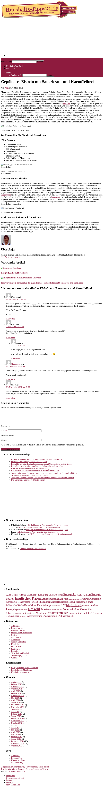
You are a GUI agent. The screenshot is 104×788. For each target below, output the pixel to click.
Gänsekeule (11, 601)
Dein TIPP (10, 68)
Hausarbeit (36, 601)
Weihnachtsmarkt (66, 616)
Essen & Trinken (18, 630)
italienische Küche (15, 605)
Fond (78, 599)
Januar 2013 (16, 716)
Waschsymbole (50, 616)
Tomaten (97, 613)
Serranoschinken (71, 609)
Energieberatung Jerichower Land (24, 668)
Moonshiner (16, 364)
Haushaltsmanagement (20, 672)
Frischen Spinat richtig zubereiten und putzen (29, 462)
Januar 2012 (16, 739)
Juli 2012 (15, 725)
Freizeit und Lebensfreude (21, 633)
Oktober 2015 (16, 689)
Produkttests (16, 646)
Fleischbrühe (72, 599)
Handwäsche (24, 601)
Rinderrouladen (23, 609)
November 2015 (17, 686)
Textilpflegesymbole (19, 655)
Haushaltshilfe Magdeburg (21, 670)
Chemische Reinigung (37, 594)
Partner (9, 780)
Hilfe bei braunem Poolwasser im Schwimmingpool (32, 468)
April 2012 (15, 732)
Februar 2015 (16, 693)
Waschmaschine (34, 616)
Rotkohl (34, 609)
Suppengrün (6, 195)
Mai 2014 (15, 698)
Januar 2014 (16, 702)
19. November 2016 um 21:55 (18, 387)
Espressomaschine (50, 598)
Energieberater (56, 594)
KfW (63, 605)
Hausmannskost (49, 601)
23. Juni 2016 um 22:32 (20, 345)
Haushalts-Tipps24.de (14, 66)
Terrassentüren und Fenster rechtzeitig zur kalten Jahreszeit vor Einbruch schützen (44, 473)
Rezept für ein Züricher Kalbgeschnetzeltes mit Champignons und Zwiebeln (41, 464)
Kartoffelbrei (30, 605)
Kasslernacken (56, 605)
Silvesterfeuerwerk (15, 613)
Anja (7, 88)
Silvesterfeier (85, 609)
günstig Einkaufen (18, 642)
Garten (14, 635)
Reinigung (15, 649)
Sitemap (9, 782)
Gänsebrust (95, 598)
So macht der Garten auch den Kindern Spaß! (29, 475)
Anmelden (15, 756)
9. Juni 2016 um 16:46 (15, 327)
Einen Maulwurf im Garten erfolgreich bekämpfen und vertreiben (37, 466)
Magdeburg (73, 605)
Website (4, 440)
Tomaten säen (12, 616)
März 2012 (15, 734)
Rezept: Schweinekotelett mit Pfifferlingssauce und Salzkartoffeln (37, 459)
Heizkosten (62, 601)
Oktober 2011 (16, 746)
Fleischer (66, 103)
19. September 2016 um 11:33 (18, 366)
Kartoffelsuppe (44, 605)
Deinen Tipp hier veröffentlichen (33, 549)
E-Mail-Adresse (8, 435)
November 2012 (17, 721)
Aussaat (22, 594)
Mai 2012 (15, 730)
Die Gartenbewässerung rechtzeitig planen (28, 480)
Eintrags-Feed (16, 758)
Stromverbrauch (58, 612)
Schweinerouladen (56, 609)
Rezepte (14, 651)
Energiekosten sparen (77, 594)
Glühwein (85, 598)
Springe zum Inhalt (8, 59)
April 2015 (15, 691)
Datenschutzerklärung (15, 778)
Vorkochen (23, 616)
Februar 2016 (16, 684)
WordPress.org (17, 762)
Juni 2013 (15, 712)
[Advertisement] (54, 38)
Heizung (72, 601)
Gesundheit (15, 639)
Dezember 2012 (17, 718)
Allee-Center (12, 594)
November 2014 (17, 696)
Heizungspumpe (85, 601)
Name (4, 431)
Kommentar (6, 426)
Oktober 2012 (16, 723)
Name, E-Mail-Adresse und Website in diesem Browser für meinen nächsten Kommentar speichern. (44, 445)
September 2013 (17, 709)
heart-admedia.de (13, 785)
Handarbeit (15, 644)
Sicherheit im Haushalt (20, 653)
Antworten (10, 319)
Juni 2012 (15, 727)
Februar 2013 (16, 714)
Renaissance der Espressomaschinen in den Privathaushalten (35, 471)
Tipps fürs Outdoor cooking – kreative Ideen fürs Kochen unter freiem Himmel (42, 477)
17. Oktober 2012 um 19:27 (17, 299)
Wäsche (14, 658)
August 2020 (16, 682)
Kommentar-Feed (18, 760)
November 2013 (17, 707)
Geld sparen (16, 637)
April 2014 (15, 700)
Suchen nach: (6, 62)
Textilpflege (87, 613)
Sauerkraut (55, 197)
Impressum (10, 776)
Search (9, 73)
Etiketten (63, 598)
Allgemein (15, 626)
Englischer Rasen (28, 598)
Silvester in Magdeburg (35, 613)
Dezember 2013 (17, 705)
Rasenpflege (12, 609)
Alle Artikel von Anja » (10, 257)
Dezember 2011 (17, 741)
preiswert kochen (89, 605)
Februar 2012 (16, 737)
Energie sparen (17, 628)
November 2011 (17, 743)
